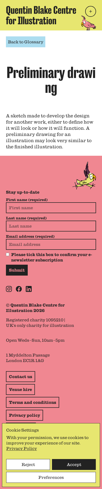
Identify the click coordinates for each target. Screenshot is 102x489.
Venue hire (20, 389)
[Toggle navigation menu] (90, 11)
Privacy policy (24, 415)
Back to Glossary (25, 42)
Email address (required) (30, 236)
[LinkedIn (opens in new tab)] (29, 288)
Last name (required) (26, 218)
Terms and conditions (32, 402)
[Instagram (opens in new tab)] (9, 288)
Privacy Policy (21, 448)
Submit (17, 270)
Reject (28, 464)
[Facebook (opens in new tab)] (19, 288)
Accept (74, 464)
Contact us (20, 376)
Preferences (51, 477)
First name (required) (27, 200)
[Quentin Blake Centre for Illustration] (41, 15)
